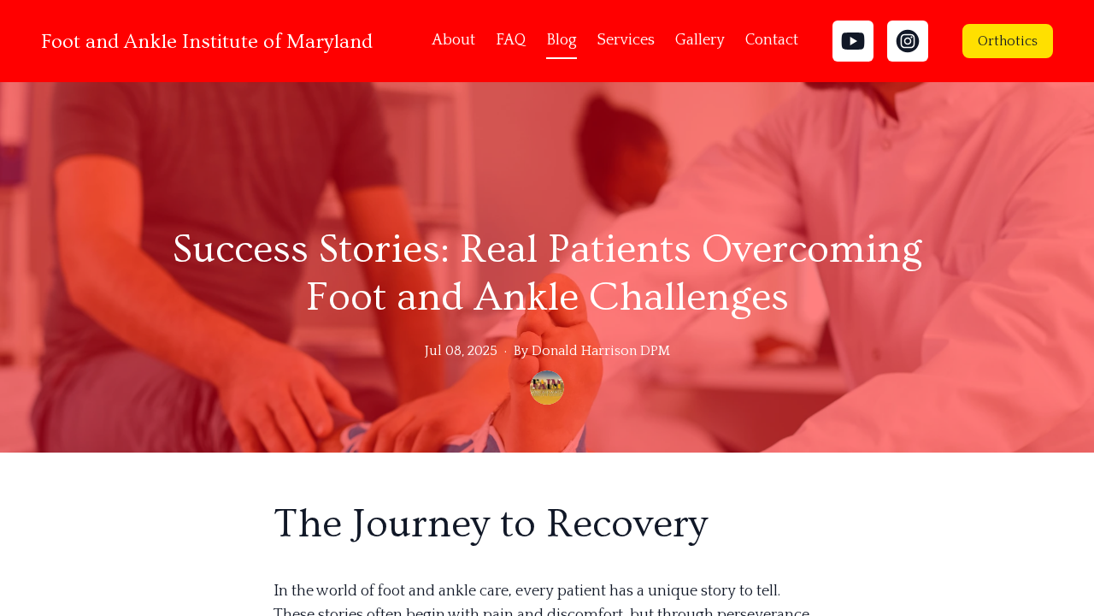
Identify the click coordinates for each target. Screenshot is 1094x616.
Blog (561, 40)
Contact (771, 40)
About (453, 40)
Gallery (700, 40)
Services (626, 40)
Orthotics (1008, 41)
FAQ (511, 40)
